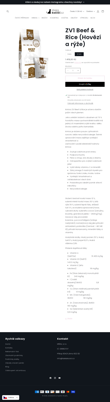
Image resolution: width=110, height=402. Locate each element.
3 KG (71, 54)
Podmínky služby (12, 359)
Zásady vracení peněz (14, 363)
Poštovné (77, 62)
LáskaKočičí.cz (52, 396)
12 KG (79, 54)
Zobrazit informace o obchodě (80, 103)
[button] (7, 11)
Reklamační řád (12, 352)
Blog (7, 367)
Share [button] (69, 319)
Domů (7, 344)
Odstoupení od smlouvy (15, 370)
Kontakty (9, 348)
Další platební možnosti (85, 89)
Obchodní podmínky (14, 355)
